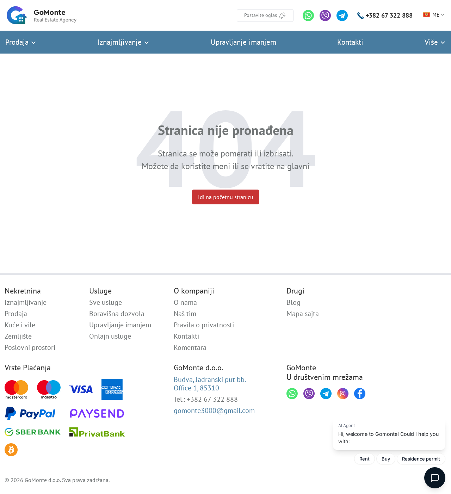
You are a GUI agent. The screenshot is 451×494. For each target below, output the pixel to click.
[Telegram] (342, 15)
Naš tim (185, 313)
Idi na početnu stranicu (225, 196)
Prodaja (18, 42)
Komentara (190, 347)
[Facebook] (359, 393)
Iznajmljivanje (121, 42)
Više (432, 42)
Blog (293, 302)
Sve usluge (105, 302)
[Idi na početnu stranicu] (42, 15)
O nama (185, 302)
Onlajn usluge (110, 336)
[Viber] (325, 15)
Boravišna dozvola (116, 313)
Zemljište (18, 336)
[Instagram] (342, 393)
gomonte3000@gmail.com (214, 410)
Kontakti (350, 42)
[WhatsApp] (308, 15)
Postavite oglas (260, 15)
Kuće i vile (20, 325)
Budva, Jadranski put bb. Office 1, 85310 (210, 384)
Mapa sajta (302, 313)
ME (435, 14)
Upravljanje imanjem (243, 42)
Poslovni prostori (30, 347)
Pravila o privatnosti (204, 325)
